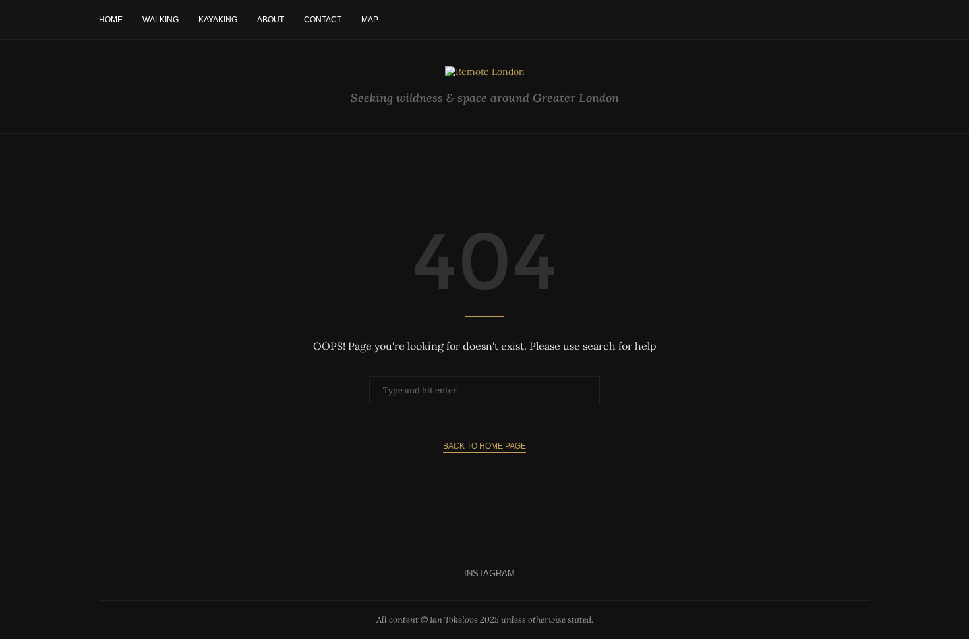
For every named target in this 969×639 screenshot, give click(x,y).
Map (369, 19)
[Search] (863, 20)
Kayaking (217, 19)
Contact (322, 19)
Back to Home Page (484, 446)
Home (111, 19)
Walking (160, 19)
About (270, 19)
